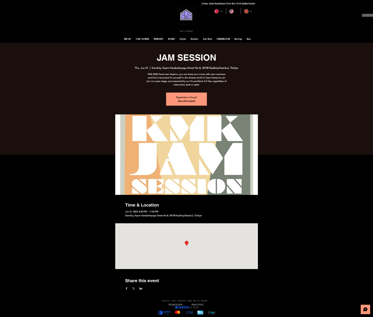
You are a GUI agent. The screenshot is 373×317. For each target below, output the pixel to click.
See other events (186, 100)
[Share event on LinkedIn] (140, 288)
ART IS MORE (186, 31)
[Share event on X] (133, 288)
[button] (207, 39)
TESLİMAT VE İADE (175, 304)
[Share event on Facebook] (126, 288)
